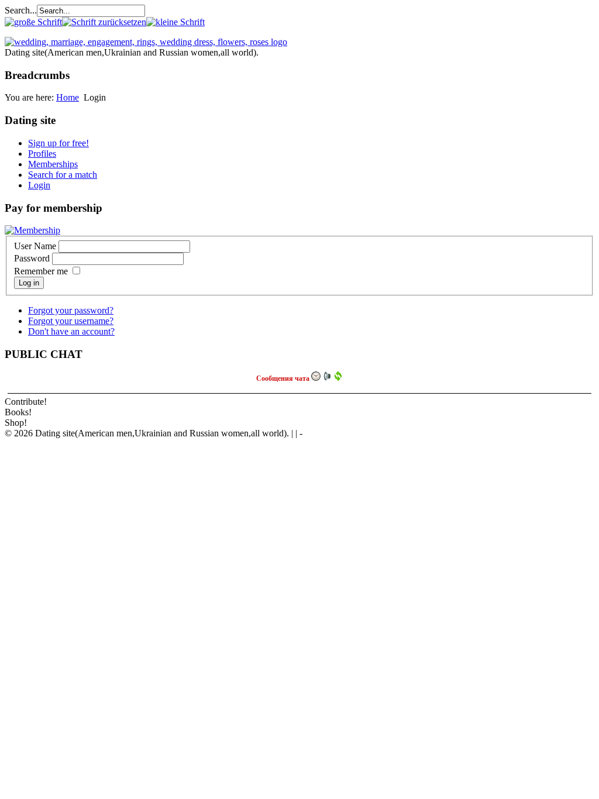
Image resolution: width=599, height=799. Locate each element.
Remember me (41, 271)
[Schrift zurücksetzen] (104, 22)
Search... (21, 10)
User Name (35, 246)
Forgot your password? (70, 310)
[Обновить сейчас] (338, 376)
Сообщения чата (283, 378)
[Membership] (32, 230)
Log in (29, 282)
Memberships (53, 164)
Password (32, 258)
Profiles (42, 154)
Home (67, 97)
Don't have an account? (71, 331)
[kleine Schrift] (175, 22)
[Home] (146, 42)
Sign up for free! (58, 143)
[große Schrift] (33, 22)
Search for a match (62, 175)
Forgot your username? (70, 321)
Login (39, 185)
